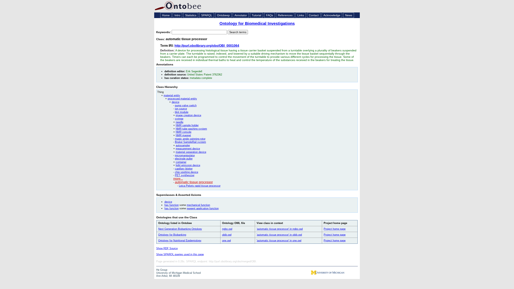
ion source (181, 108)
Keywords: (164, 32)
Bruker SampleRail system (190, 141)
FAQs (269, 15)
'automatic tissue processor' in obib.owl (279, 234)
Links (300, 15)
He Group (161, 269)
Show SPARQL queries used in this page (180, 254)
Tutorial (256, 15)
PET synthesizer (184, 175)
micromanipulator (185, 155)
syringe (179, 118)
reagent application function (203, 208)
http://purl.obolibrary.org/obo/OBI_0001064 (206, 45)
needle (179, 122)
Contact (314, 15)
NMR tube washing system (191, 128)
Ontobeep (223, 15)
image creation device (188, 115)
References (285, 15)
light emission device (188, 165)
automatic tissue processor (194, 182)
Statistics (190, 15)
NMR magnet (183, 135)
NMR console (183, 131)
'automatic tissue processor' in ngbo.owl (280, 228)
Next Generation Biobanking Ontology (180, 228)
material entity (172, 95)
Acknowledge (331, 15)
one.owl (226, 240)
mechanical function (198, 205)
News (348, 15)
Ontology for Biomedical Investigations (257, 23)
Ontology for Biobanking (172, 234)
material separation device (191, 152)
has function (171, 205)
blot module (181, 112)
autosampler (183, 145)
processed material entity (182, 98)
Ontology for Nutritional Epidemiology (179, 240)
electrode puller (184, 158)
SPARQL (206, 15)
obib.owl (227, 234)
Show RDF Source (167, 248)
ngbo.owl (227, 228)
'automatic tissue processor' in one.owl (279, 240)
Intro (177, 15)
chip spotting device (186, 172)
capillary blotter (184, 168)
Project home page (335, 228)
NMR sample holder (187, 125)
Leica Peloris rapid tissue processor (199, 185)
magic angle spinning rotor (190, 138)
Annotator (241, 15)
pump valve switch (186, 105)
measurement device (188, 148)
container (181, 162)
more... (178, 178)
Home (166, 15)
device (175, 102)
